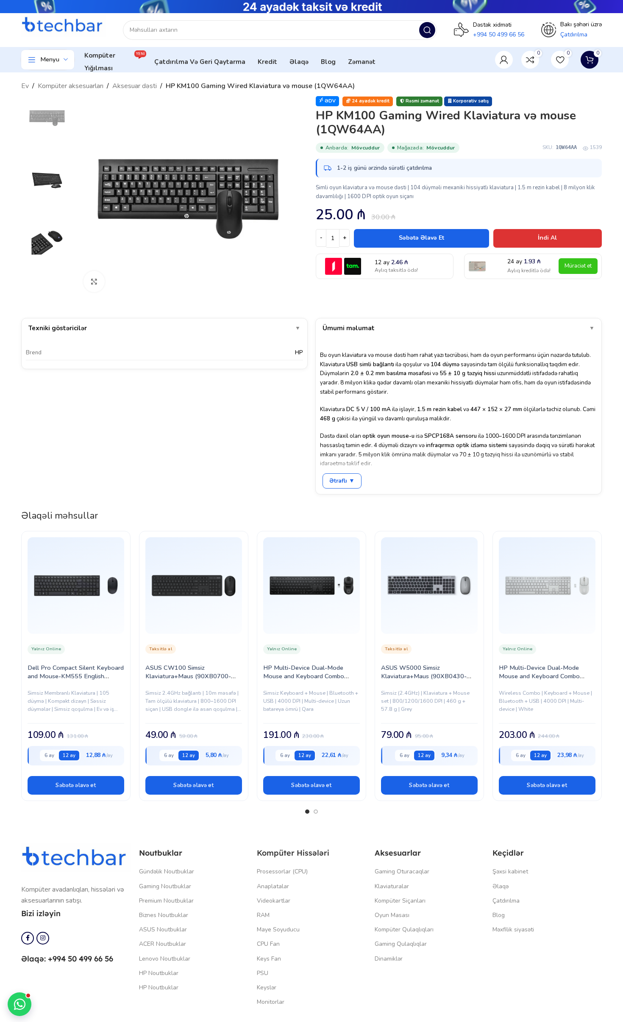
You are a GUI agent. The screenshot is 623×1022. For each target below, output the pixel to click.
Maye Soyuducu (278, 929)
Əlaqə (500, 886)
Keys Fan (269, 959)
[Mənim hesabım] (504, 59)
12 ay (69, 755)
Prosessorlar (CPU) (282, 871)
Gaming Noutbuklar (165, 886)
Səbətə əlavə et (421, 238)
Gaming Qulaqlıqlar (401, 944)
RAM (263, 915)
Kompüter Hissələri (293, 853)
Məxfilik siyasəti (513, 929)
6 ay (49, 755)
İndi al (547, 238)
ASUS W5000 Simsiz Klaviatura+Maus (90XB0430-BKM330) (424, 676)
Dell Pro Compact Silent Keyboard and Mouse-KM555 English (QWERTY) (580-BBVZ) (76, 676)
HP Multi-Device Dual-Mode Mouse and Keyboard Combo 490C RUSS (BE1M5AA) (539, 676)
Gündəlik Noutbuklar (166, 871)
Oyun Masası (392, 915)
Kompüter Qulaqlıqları (404, 929)
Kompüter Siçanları (400, 901)
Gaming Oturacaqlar (402, 871)
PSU (262, 973)
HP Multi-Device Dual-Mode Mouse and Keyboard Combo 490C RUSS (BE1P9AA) (303, 676)
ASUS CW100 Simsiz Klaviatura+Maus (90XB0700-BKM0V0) (188, 676)
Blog (498, 915)
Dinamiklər (389, 959)
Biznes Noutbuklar (163, 915)
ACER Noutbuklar (162, 944)
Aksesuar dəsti (134, 86)
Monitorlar (270, 1002)
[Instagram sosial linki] (42, 938)
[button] (76, 785)
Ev (25, 86)
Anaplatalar (273, 886)
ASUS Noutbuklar (163, 929)
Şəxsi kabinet (510, 871)
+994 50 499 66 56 (498, 34)
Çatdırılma (506, 901)
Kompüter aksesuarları (70, 86)
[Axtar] (427, 30)
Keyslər (266, 987)
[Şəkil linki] (76, 857)
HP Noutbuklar (158, 973)
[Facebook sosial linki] (27, 938)
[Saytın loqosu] (63, 25)
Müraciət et (578, 266)
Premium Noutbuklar (166, 901)
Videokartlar (273, 901)
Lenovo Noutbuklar (164, 959)
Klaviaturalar (392, 886)
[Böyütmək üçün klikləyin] (94, 281)
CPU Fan (268, 944)
